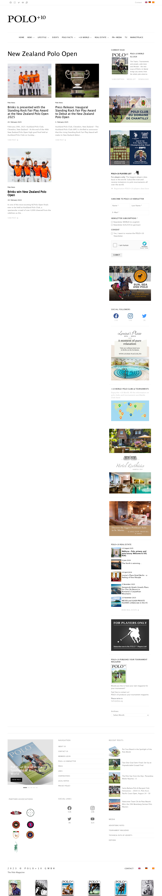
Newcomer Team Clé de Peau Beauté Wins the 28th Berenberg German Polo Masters (137, 804)
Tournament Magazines (119, 830)
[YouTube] (23, 3)
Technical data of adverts (120, 835)
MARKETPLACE (136, 37)
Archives (114, 711)
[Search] (26, 2)
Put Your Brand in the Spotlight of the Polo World (26, 770)
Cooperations (64, 776)
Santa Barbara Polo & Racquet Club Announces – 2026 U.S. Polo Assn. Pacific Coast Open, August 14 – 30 (136, 790)
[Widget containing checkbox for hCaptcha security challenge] (130, 245)
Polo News (11, 102)
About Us (62, 746)
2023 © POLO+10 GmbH (32, 869)
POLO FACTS (67, 37)
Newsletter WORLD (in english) (126, 222)
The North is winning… (132, 563)
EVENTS (55, 37)
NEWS (29, 37)
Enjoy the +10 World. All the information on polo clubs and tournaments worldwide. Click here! (130, 395)
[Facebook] (10, 3)
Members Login (64, 756)
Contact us (63, 751)
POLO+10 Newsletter (67, 761)
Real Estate (100, 37)
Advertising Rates (116, 825)
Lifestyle (42, 37)
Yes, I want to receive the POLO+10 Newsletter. (129, 235)
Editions (112, 840)
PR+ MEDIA (117, 37)
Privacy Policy (64, 786)
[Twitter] (19, 3)
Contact (138, 2)
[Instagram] (14, 3)
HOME (21, 37)
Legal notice (63, 781)
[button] (13, 140)
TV (126, 37)
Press (60, 766)
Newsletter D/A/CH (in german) (126, 225)
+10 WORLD (84, 37)
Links (60, 771)
